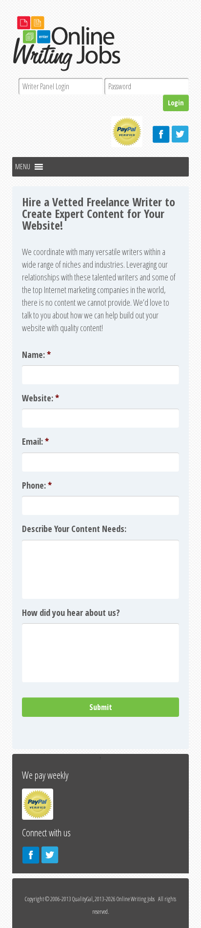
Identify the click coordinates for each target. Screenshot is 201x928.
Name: (36, 354)
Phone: (37, 485)
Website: (40, 398)
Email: (35, 441)
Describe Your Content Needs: (74, 528)
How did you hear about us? (71, 612)
